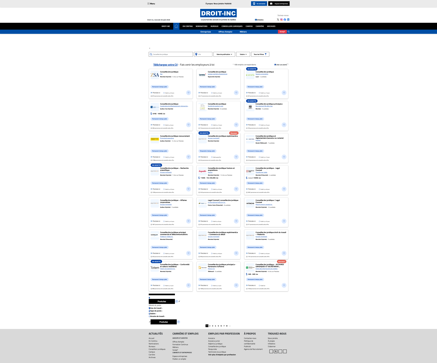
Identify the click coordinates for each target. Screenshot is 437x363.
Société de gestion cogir (215, 106)
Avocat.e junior (214, 341)
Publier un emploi (179, 359)
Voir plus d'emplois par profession (222, 354)
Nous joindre (219, 3)
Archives (271, 26)
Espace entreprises (281, 3)
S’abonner (272, 346)
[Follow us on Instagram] (281, 19)
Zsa (161, 74)
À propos (209, 3)
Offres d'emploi (225, 31)
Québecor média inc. (166, 236)
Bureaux (214, 26)
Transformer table (261, 172)
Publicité (228, 3)
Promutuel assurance (167, 138)
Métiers (243, 31)
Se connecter (261, 3)
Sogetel (258, 140)
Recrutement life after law (264, 106)
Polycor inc (211, 268)
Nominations (201, 26)
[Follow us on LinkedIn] (288, 19)
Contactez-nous (250, 338)
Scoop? (282, 31)
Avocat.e (211, 338)
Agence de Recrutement (253, 349)
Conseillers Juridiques (232, 26)
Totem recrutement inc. (167, 268)
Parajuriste (212, 349)
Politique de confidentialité (249, 342)
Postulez (162, 301)
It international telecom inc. (217, 202)
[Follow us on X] (278, 19)
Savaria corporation (262, 74)
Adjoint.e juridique (215, 343)
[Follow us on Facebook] (284, 19)
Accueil (151, 338)
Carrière (260, 26)
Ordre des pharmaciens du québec (267, 268)
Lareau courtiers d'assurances (217, 74)
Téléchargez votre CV (165, 65)
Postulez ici (156, 93)
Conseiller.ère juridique (217, 346)
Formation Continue (180, 344)
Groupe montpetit (213, 138)
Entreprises (206, 31)
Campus (249, 26)
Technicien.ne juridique (217, 351)
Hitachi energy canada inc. (264, 204)
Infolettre (260, 20)
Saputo (210, 172)
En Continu (188, 26)
